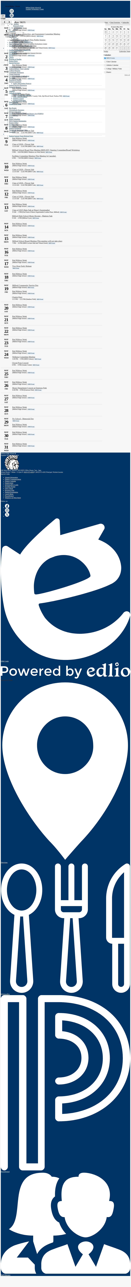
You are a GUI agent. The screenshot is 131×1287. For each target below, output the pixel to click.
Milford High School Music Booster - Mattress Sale (32, 216)
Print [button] (106, 22)
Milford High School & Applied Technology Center (30, 44)
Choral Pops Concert (20, 363)
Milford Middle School (21, 46)
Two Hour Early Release (22, 266)
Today (106, 51)
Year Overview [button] (115, 22)
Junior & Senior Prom (21, 94)
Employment (9, 483)
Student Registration (11, 492)
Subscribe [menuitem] (126, 22)
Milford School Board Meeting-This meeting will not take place (37, 241)
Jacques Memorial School (22, 49)
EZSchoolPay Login (11, 485)
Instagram (12, 11)
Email (12, 24)
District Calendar (10, 481)
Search (12, 28)
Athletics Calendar (112, 65)
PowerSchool (9, 496)
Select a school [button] (14, 40)
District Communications (13, 479)
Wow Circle (12, 15)
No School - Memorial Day (23, 419)
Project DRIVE (19, 51)
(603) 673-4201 (29, 472)
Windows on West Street (13, 498)
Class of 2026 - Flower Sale (23, 131)
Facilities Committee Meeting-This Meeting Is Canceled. (34, 156)
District (108, 72)
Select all (127, 75)
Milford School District (21, 42)
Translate (21, 35)
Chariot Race (17, 297)
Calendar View (124, 51)
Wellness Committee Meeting (23, 357)
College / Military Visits (114, 69)
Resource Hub (9, 490)
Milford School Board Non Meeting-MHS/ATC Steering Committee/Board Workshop (46, 150)
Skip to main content (7, 2)
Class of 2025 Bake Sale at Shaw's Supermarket (31, 210)
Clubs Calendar (111, 62)
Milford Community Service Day (25, 285)
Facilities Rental (10, 487)
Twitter (7, 514)
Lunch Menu (9, 494)
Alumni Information (11, 477)
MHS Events (110, 58)
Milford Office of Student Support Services (27, 53)
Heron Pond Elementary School (24, 47)
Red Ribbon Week (19, 65)
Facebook (7, 506)
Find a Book (9, 488)
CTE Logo (12, 20)
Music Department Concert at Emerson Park (29, 388)
